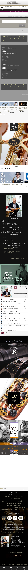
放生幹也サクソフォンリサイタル (13, 109)
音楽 (11, 6)
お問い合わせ (24, 564)
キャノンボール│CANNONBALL (14, 505)
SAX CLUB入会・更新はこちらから (12, 251)
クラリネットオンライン (19, 550)
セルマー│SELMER (18, 496)
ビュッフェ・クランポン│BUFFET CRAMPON (14, 507)
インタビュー (17, 509)
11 (23, 38)
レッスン (24, 509)
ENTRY (18, 258)
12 (3, 40)
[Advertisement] (14, 469)
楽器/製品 (21, 6)
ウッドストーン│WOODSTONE (9, 501)
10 (18, 38)
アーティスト (17, 30)
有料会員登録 (20, 532)
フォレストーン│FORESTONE (14, 503)
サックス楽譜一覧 (8, 252)
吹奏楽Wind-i (19, 552)
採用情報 (18, 564)
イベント (16, 6)
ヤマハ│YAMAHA (9, 496)
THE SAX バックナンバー (10, 250)
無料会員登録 (8, 532)
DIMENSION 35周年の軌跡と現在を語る (23, 109)
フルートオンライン (8, 550)
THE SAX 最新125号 (8, 248)
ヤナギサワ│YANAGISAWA (14, 498)
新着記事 (7, 6)
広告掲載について (11, 564)
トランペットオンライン (11, 552)
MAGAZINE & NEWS (6, 509)
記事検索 (11, 30)
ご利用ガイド (4, 564)
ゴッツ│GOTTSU (22, 501)
